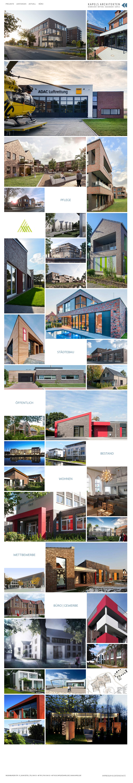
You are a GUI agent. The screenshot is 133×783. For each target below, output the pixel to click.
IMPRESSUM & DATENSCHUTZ (114, 775)
